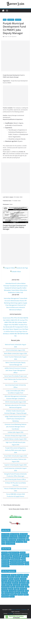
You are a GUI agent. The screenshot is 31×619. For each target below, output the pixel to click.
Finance (22, 301)
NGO (21, 318)
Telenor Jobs (23, 588)
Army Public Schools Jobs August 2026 (15, 456)
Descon (25, 331)
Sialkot (24, 288)
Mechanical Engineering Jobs (17, 564)
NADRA (12, 334)
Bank (25, 298)
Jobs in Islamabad (15, 534)
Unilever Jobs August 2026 (15, 432)
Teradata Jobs (17, 584)
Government (6, 318)
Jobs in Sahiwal (12, 540)
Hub (21, 292)
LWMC (6, 322)
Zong (7, 329)
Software (19, 310)
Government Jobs (6, 575)
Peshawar (6, 286)
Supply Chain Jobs (6, 558)
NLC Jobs (18, 576)
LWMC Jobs (10, 581)
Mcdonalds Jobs (5, 586)
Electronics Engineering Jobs (17, 562)
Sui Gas (22, 320)
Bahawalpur (7, 290)
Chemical (20, 305)
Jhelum (18, 290)
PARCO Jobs (4, 579)
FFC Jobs (16, 579)
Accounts (7, 301)
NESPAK (25, 318)
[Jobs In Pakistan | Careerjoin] (3, 10)
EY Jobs (27, 586)
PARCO (13, 320)
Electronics (15, 307)
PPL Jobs (11, 579)
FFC (19, 320)
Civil (24, 305)
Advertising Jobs (17, 556)
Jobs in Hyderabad (13, 538)
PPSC (15, 318)
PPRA (10, 322)
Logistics (20, 303)
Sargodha (19, 288)
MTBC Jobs (9, 584)
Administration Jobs (14, 554)
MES (16, 334)
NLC (4, 320)
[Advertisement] (15, 56)
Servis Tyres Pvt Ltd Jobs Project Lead (15, 376)
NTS (18, 318)
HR (25, 301)
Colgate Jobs (22, 582)
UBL (13, 322)
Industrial (22, 307)
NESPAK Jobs (11, 576)
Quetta (25, 286)
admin (15, 36)
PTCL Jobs (4, 581)
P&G (16, 322)
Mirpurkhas (23, 290)
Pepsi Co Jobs (21, 590)
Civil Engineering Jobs (15, 560)
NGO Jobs (4, 576)
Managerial (18, 19)
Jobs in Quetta (22, 538)
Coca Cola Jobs (12, 590)
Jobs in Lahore (5, 536)
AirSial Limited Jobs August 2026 (15, 350)
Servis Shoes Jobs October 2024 (18, 509)
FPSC (12, 318)
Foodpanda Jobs (20, 586)
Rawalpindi (8, 288)
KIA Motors (6, 334)
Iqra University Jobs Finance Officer (15, 479)
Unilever (20, 322)
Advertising (13, 303)
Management (11, 19)
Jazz (4, 329)
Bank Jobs (22, 552)
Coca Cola (22, 329)
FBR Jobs (26, 594)
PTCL (26, 320)
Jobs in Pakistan (5, 534)
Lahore (19, 283)
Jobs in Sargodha (21, 540)
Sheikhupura (12, 292)
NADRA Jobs (13, 594)
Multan (23, 283)
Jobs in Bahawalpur (10, 542)
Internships (7, 298)
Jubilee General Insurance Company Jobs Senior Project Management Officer (15, 370)
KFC (14, 327)
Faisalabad (13, 286)
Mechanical (12, 310)
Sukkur (18, 292)
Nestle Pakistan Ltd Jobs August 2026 (16, 439)
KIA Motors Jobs (5, 594)
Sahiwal (13, 288)
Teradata (21, 324)
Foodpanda (18, 327)
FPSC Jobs (14, 575)
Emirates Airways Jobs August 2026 (15, 435)
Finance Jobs (23, 554)
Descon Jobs (24, 592)
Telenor (11, 329)
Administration (14, 301)
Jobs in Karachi (23, 534)
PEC (15, 336)
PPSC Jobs (20, 575)
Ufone (26, 327)
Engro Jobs (17, 592)
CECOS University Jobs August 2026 (15, 402)
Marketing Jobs (8, 556)
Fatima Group (14, 331)
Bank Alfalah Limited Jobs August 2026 (15, 353)
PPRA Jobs (17, 581)
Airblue (8, 331)
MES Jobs (20, 594)
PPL (16, 320)
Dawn (4, 19)
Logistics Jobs (25, 556)
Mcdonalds (9, 327)
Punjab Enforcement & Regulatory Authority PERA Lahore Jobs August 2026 (15, 450)
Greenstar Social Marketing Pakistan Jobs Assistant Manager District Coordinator (15, 427)
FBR (18, 334)
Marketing (7, 303)
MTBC (16, 324)
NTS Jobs (26, 575)
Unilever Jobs (8, 582)
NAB (27, 334)
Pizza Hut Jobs (25, 584)
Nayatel (16, 329)
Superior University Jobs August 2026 (15, 465)
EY (23, 327)
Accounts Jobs (5, 554)
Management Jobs (16, 558)
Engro (20, 331)
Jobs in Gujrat (19, 542)
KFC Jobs (13, 586)
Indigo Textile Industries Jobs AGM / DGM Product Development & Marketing (15, 419)
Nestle (25, 322)
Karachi (14, 283)
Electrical (9, 307)
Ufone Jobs (4, 588)
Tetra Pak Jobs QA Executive (11, 505)
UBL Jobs (23, 581)
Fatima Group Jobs (9, 592)
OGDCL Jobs (24, 576)
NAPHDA (22, 334)
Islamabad (8, 283)
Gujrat (13, 290)
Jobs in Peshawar (22, 536)
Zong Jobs (16, 588)
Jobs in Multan (13, 536)
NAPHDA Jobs (5, 596)
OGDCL (8, 320)
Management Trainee (17, 298)
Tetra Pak (11, 324)
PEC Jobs (12, 596)
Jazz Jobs (11, 588)
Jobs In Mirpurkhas (10, 544)
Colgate (6, 324)
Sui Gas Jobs (23, 579)
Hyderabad (19, 286)
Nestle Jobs (15, 582)
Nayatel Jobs (5, 590)
